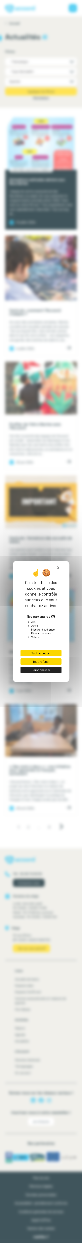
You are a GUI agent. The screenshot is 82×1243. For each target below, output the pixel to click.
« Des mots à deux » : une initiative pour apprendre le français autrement (39, 770)
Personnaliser (40, 670)
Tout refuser (41, 662)
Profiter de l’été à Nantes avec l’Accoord (35, 426)
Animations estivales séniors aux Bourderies (37, 181)
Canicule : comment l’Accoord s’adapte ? (35, 312)
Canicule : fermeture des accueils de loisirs (40, 540)
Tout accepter (41, 653)
